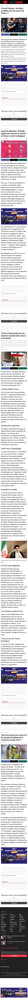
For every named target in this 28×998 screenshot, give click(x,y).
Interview (12, 917)
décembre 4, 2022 (4, 15)
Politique (21, 917)
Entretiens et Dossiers (3, 927)
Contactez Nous (6, 966)
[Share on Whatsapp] (23, 34)
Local (11, 927)
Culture (2, 921)
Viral (20, 931)
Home (2, 128)
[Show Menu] (1, 2)
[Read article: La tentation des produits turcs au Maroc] (3, 943)
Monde (11, 931)
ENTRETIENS (4, 924)
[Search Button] (26, 2)
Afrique (2, 916)
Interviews (12, 919)
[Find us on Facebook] (1, 962)
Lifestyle (12, 926)
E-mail (14, 113)
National (21, 916)
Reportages (21, 919)
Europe (2, 928)
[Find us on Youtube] (5, 962)
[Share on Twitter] (14, 34)
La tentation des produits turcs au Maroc (16, 941)
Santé (20, 922)
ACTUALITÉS (6, 128)
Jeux (11, 921)
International (13, 916)
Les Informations (14, 924)
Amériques (3, 917)
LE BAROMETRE (13, 922)
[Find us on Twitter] (3, 962)
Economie (3, 922)
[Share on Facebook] (5, 34)
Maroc (11, 929)
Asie (2, 919)
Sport (20, 924)
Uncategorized (22, 927)
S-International (22, 921)
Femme (11, 914)
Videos (20, 929)
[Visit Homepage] (16, 2)
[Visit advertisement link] (14, 73)
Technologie (22, 926)
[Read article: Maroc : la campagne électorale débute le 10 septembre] (3, 937)
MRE (20, 914)
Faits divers (3, 930)
